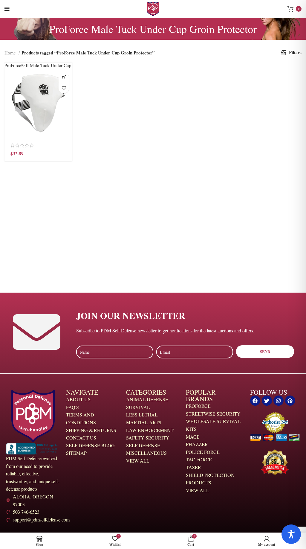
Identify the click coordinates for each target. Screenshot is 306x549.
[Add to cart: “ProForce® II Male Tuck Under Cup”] (64, 77)
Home (10, 53)
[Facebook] (255, 401)
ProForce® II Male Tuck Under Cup (37, 65)
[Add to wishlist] (64, 88)
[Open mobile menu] (7, 9)
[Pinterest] (290, 401)
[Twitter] (267, 401)
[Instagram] (278, 401)
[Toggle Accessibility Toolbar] (291, 534)
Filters (295, 52)
